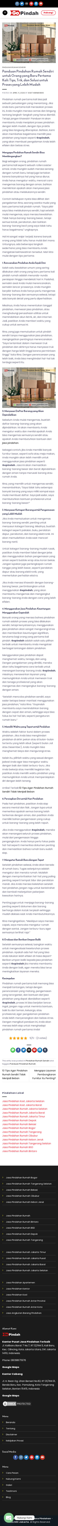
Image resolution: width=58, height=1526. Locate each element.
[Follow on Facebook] (15, 1457)
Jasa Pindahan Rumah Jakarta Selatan (24, 1109)
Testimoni (11, 1491)
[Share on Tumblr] (45, 1050)
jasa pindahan (10, 443)
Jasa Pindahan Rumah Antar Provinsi (25, 1300)
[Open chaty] (8, 1517)
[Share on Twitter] (23, 1050)
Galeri (9, 1485)
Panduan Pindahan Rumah (23, 1064)
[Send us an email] (27, 3)
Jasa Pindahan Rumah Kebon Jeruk (22, 1139)
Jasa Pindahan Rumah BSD (17, 1147)
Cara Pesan (12, 1472)
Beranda (10, 1422)
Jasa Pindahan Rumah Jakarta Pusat (26, 1258)
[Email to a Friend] (29, 1050)
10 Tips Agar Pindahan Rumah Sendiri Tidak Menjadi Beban (15, 1074)
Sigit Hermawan (36, 93)
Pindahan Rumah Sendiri (14, 67)
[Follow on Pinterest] (31, 3)
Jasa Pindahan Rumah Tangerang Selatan (26, 1143)
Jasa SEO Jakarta (18, 1521)
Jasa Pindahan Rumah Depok (19, 1120)
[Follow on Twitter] (22, 3)
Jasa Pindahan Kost (16, 1294)
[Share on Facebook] (18, 1050)
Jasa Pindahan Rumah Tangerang (21, 1132)
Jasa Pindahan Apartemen (20, 1282)
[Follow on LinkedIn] (36, 3)
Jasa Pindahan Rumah (18, 1215)
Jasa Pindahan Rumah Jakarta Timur (23, 1116)
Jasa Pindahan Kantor (18, 1288)
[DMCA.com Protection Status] (17, 1403)
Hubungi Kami (13, 1478)
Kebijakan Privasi (14, 1440)
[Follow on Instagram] (17, 3)
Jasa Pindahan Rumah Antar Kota (24, 1307)
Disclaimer (11, 1434)
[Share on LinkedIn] (39, 1050)
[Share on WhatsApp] (12, 1050)
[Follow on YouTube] (41, 3)
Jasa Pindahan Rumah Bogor (19, 1128)
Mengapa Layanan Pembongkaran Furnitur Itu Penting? (44, 1074)
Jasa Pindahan (29, 1341)
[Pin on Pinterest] (34, 1050)
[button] (5, 12)
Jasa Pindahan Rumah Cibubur (20, 1135)
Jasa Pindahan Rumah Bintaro (19, 1151)
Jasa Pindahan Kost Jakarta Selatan (23, 1101)
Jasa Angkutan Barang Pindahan (23, 1313)
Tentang (10, 1428)
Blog (8, 1497)
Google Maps (10, 1367)
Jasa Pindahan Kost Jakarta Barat (22, 1105)
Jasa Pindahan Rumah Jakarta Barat (23, 1112)
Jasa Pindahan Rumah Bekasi (19, 1124)
